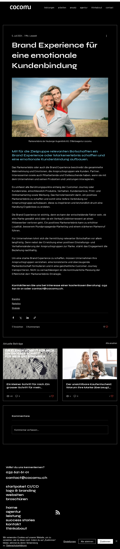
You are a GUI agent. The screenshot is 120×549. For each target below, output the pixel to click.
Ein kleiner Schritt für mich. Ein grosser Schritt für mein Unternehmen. (28, 386)
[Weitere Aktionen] (106, 35)
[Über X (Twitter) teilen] (20, 317)
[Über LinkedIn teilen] (27, 317)
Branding (16, 299)
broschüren (17, 499)
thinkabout (16, 528)
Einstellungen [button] (70, 541)
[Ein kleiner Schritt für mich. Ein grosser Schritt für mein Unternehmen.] (30, 364)
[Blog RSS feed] (58, 512)
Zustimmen (105, 541)
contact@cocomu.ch (26, 478)
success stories (20, 520)
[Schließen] (116, 541)
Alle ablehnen (87, 541)
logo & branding (21, 490)
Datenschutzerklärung (16, 545)
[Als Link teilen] (34, 317)
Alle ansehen (111, 343)
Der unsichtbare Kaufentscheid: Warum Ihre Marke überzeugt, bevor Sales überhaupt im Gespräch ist (89, 386)
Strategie (16, 308)
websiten (15, 495)
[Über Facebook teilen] (13, 317)
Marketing (16, 303)
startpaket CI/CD (22, 486)
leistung (13, 516)
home (12, 507)
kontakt (13, 524)
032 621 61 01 (17, 472)
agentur (13, 512)
